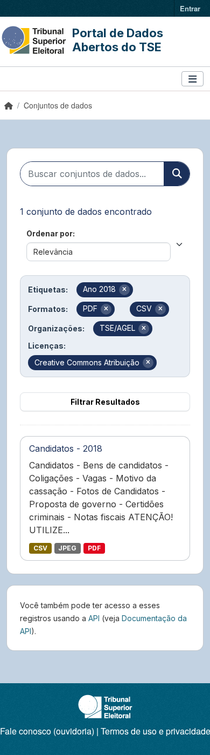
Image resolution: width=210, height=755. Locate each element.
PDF (94, 548)
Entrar (190, 8)
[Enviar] (177, 174)
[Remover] (124, 289)
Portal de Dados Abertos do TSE (117, 40)
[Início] (8, 105)
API (94, 618)
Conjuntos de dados (58, 105)
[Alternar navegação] (192, 79)
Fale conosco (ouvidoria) (47, 731)
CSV (40, 548)
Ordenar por (49, 233)
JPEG (67, 548)
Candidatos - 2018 (65, 448)
